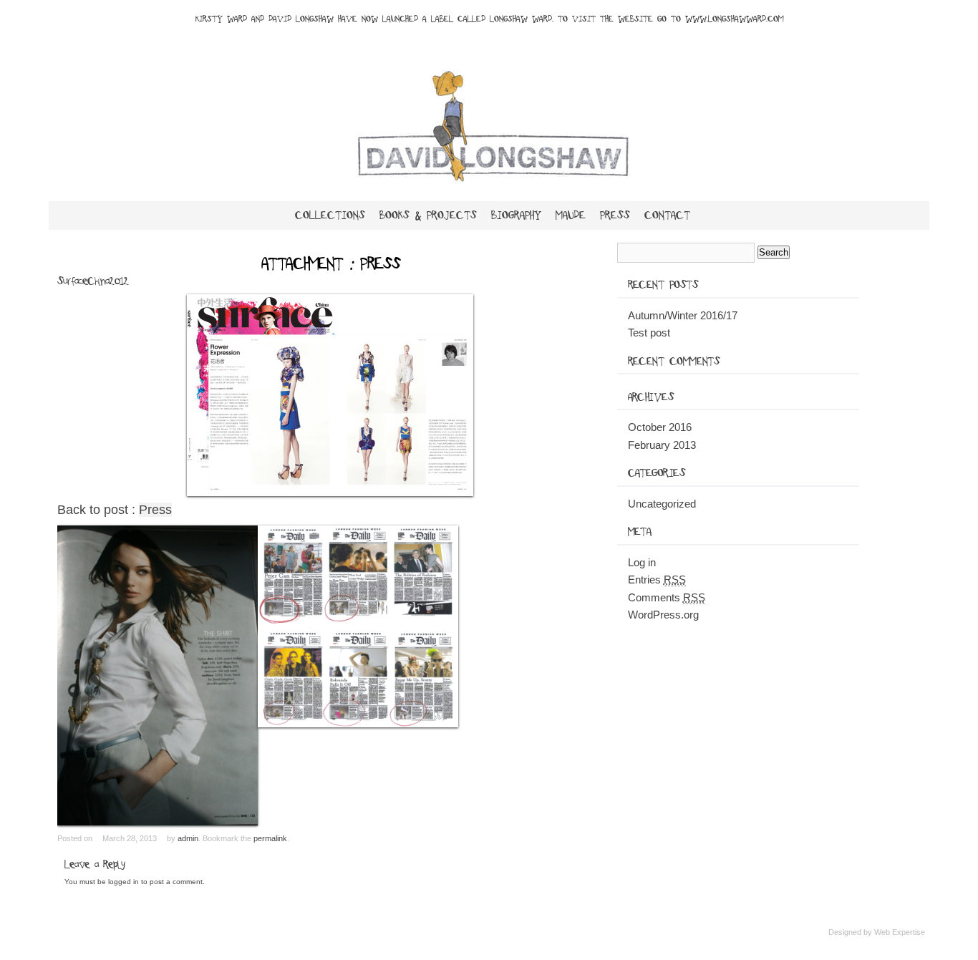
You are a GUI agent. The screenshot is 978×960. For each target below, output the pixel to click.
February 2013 (662, 445)
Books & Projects (428, 215)
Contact (667, 215)
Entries (657, 579)
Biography (516, 215)
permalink (270, 838)
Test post (649, 332)
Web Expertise (899, 932)
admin (188, 838)
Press (615, 215)
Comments (666, 597)
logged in (123, 882)
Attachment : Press (330, 264)
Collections (330, 215)
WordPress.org (663, 615)
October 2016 (660, 427)
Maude (571, 215)
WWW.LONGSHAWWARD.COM (734, 19)
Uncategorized (662, 504)
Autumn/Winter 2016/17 (682, 315)
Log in (642, 562)
